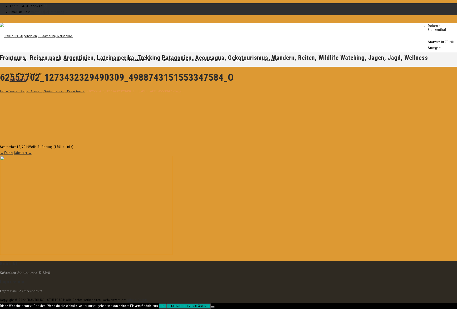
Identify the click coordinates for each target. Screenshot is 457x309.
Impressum (12, 282)
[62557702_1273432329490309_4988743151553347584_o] (86, 254)
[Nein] (212, 307)
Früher (6, 153)
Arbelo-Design (137, 300)
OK (163, 306)
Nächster (23, 153)
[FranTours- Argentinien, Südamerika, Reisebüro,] (36, 36)
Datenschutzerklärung (189, 306)
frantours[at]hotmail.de (48, 12)
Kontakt (8, 264)
